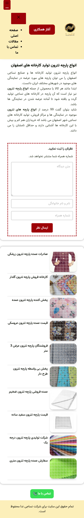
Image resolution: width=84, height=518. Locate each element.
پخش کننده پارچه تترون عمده (30, 300)
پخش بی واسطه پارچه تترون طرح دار (30, 371)
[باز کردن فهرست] (7, 5)
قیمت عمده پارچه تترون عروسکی (28, 323)
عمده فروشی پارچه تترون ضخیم (28, 391)
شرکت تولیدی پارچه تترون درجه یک (29, 440)
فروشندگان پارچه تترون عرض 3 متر (29, 348)
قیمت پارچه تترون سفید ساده (30, 414)
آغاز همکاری (42, 29)
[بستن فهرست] (18, 18)
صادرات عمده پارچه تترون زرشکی (28, 254)
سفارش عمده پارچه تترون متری (29, 460)
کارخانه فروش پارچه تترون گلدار (29, 277)
